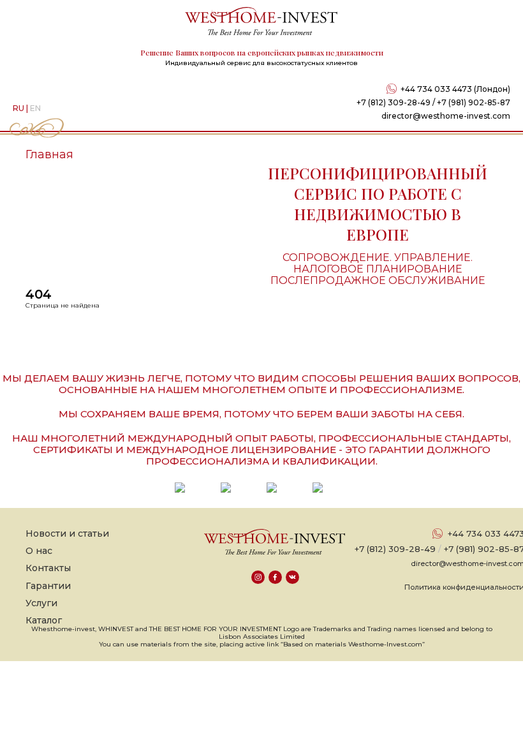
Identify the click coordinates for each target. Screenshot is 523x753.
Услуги (41, 603)
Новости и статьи (67, 533)
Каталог (44, 620)
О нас (39, 550)
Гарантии (48, 586)
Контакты (48, 568)
